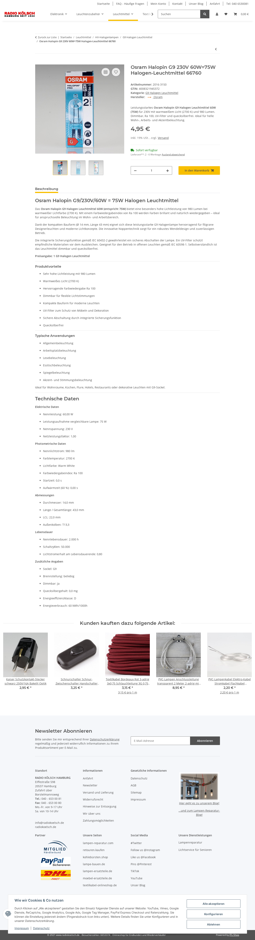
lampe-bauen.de (94, 864)
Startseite (103, 4)
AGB (133, 785)
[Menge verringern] (135, 170)
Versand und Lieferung (98, 792)
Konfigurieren (213, 914)
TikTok (135, 871)
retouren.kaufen (94, 850)
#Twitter (136, 843)
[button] (217, 14)
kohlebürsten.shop (95, 857)
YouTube (136, 878)
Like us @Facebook (143, 857)
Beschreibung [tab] (46, 189)
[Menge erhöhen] (167, 170)
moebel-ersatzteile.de (97, 878)
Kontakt (177, 4)
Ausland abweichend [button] (173, 154)
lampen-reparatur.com (98, 843)
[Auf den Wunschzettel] (116, 72)
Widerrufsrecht (93, 799)
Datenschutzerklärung (105, 739)
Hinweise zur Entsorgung (99, 806)
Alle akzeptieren (214, 903)
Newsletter (90, 785)
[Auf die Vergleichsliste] (105, 72)
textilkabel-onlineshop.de (100, 885)
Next (245, 666)
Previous (10, 666)
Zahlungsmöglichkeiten (98, 820)
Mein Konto (158, 4)
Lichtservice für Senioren (195, 850)
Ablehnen (213, 924)
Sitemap (136, 792)
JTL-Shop (234, 935)
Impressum (22, 928)
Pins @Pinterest (141, 864)
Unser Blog (196, 4)
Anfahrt (215, 4)
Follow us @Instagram (145, 850)
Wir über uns (91, 813)
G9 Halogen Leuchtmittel (161, 93)
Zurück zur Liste (47, 37)
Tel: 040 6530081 (237, 4)
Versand (163, 138)
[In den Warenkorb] (38, 62)
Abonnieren (205, 741)
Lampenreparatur (190, 842)
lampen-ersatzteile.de (97, 871)
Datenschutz (41, 928)
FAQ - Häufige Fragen (130, 4)
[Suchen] (204, 14)
